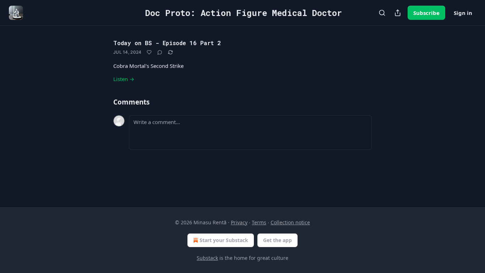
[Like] (149, 52)
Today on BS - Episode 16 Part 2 (167, 43)
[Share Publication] (398, 13)
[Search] (382, 13)
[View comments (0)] (159, 52)
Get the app (277, 240)
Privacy (239, 222)
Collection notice (290, 222)
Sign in (463, 12)
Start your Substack (224, 240)
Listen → (123, 78)
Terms (259, 222)
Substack (207, 258)
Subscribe (426, 12)
